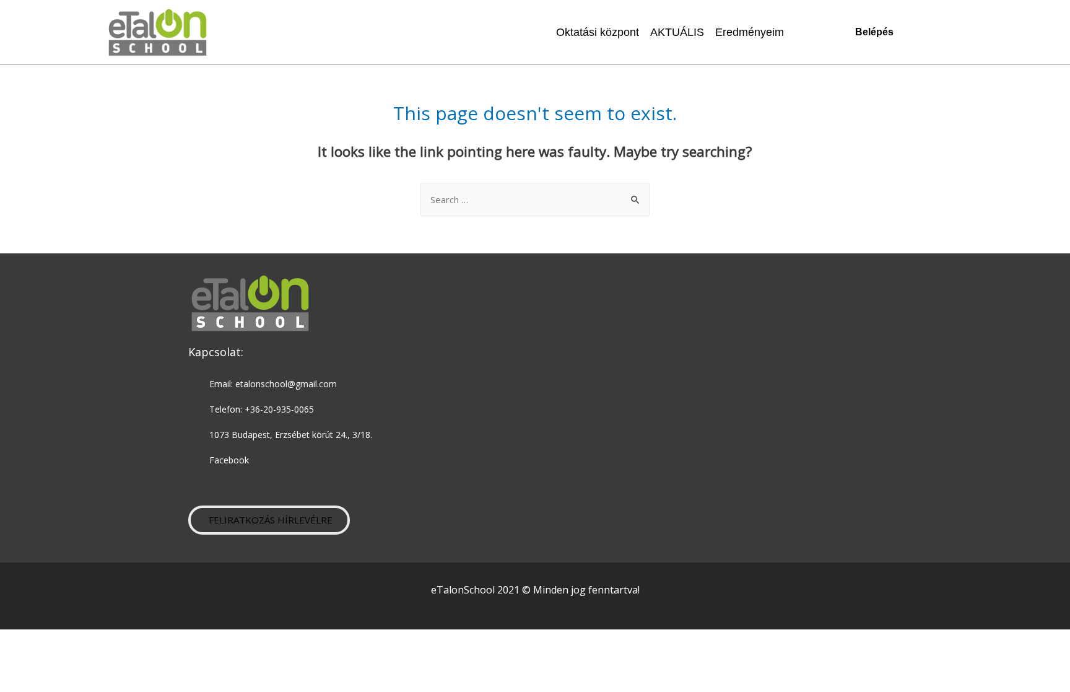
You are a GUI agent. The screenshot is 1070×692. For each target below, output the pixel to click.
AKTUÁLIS (677, 32)
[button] (269, 520)
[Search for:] (535, 199)
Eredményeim (749, 32)
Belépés (874, 32)
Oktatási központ (597, 32)
